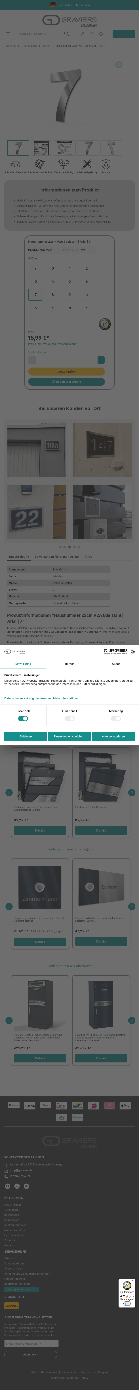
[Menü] (133, 1281)
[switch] (127, 1303)
